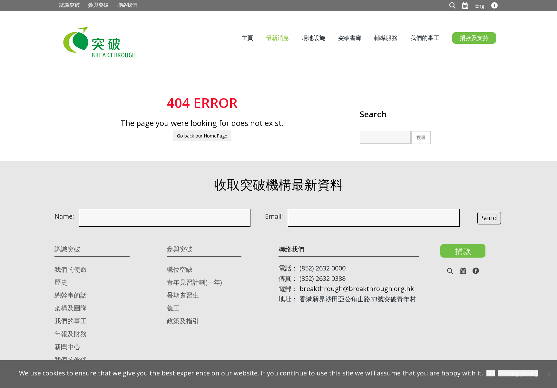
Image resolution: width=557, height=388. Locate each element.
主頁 (247, 38)
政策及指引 (183, 321)
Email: (274, 216)
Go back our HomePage (202, 136)
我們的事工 (424, 38)
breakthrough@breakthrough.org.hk (356, 288)
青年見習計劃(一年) (194, 282)
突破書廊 (349, 38)
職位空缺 (179, 269)
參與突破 (98, 4)
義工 (173, 308)
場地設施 (313, 38)
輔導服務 (385, 38)
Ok (490, 373)
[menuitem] (479, 5)
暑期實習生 (183, 295)
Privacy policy (518, 373)
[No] (549, 374)
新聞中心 (67, 346)
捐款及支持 (474, 38)
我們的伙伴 (70, 359)
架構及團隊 (70, 308)
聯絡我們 (127, 4)
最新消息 (277, 38)
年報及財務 (70, 333)
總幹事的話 (70, 295)
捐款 (463, 250)
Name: (64, 216)
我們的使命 (70, 269)
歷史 (60, 282)
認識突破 (69, 4)
